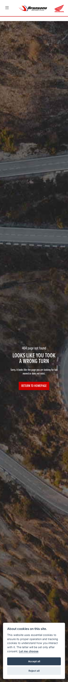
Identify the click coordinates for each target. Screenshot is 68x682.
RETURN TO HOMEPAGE (34, 386)
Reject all (34, 670)
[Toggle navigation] (7, 8)
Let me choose (29, 651)
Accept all (34, 661)
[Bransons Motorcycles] (33, 8)
